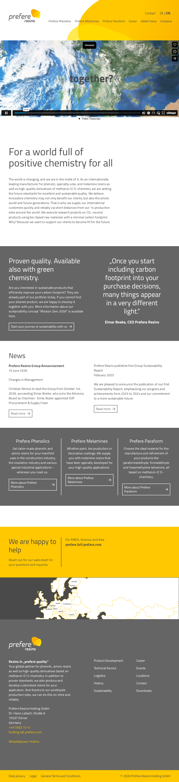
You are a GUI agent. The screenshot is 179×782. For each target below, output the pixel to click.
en (168, 13)
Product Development (108, 661)
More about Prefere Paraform (137, 489)
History (98, 683)
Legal (33, 776)
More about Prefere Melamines (81, 480)
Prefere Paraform (114, 21)
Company (166, 21)
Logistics (99, 676)
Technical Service (105, 668)
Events (140, 668)
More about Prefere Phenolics (24, 484)
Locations (142, 676)
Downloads (144, 691)
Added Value (149, 21)
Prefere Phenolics (60, 21)
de (162, 13)
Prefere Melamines (87, 21)
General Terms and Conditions (60, 776)
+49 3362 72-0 (19, 727)
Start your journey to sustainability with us (39, 326)
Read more (18, 413)
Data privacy (17, 776)
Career (133, 21)
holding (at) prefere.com (25, 732)
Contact (150, 13)
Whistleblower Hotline (24, 741)
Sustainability (103, 691)
